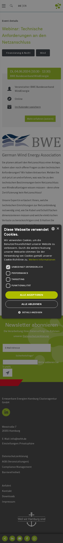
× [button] (57, 228)
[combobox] (53, 228)
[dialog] (31, 271)
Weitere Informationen (42, 259)
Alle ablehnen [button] (31, 304)
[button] (31, 312)
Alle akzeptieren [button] (31, 294)
